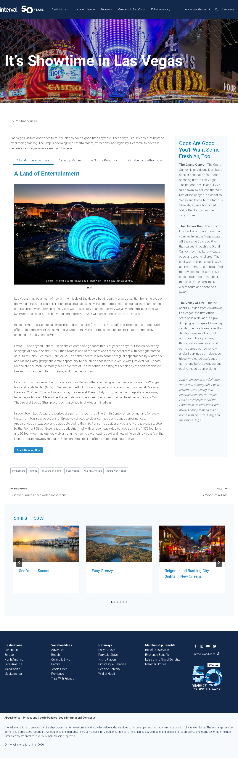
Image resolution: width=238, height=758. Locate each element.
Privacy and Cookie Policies (40, 717)
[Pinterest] (214, 646)
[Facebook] (195, 646)
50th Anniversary (160, 9)
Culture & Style (60, 659)
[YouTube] (208, 646)
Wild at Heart (106, 673)
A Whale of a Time (215, 492)
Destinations (13, 645)
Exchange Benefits (157, 654)
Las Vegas (72, 470)
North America (93, 470)
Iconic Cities (59, 669)
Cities (33, 470)
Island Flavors (107, 659)
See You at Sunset (34, 570)
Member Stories (155, 664)
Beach (55, 654)
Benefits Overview (157, 650)
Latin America (13, 664)
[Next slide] (162, 234)
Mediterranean (13, 673)
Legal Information (70, 717)
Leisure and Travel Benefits (162, 659)
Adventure (18, 470)
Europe (9, 654)
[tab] (33, 161)
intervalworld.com (195, 9)
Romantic (57, 673)
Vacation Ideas (61, 645)
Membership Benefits (160, 645)
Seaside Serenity (109, 669)
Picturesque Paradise (112, 664)
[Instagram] (202, 646)
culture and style (51, 470)
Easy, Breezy (102, 570)
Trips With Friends (62, 678)
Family (55, 664)
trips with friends (116, 470)
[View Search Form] (216, 9)
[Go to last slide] (17, 234)
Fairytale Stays (108, 654)
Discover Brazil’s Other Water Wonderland (38, 492)
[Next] (219, 562)
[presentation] (46, 544)
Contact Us (89, 717)
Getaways (106, 9)
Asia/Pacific (12, 669)
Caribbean (11, 650)
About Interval (12, 717)
